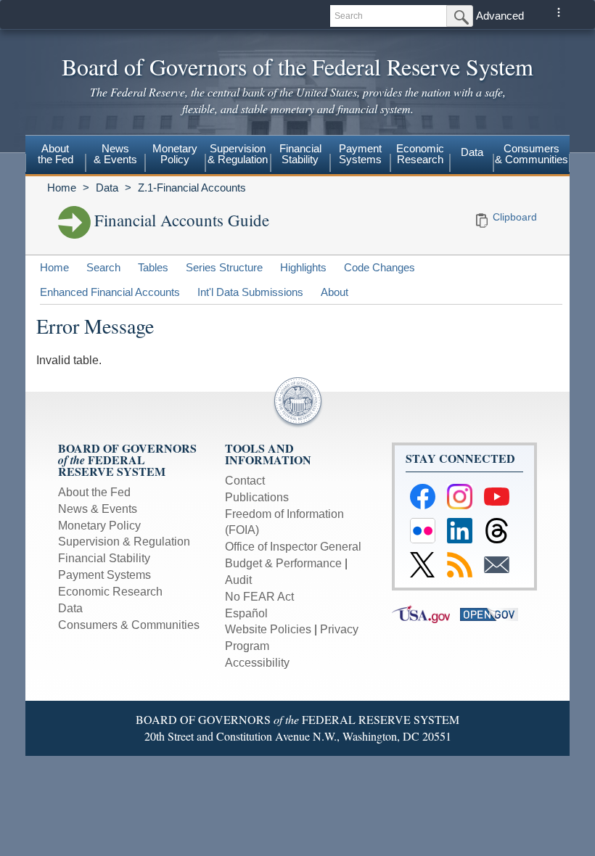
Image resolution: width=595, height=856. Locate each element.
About (334, 292)
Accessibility (257, 663)
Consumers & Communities (531, 153)
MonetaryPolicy (174, 153)
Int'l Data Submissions (250, 292)
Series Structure (224, 267)
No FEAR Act (259, 596)
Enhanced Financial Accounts (110, 292)
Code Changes (379, 267)
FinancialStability (300, 153)
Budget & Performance (283, 563)
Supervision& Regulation (238, 153)
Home (61, 187)
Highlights (303, 267)
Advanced (500, 15)
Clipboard (515, 217)
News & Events (97, 509)
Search (103, 267)
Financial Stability (104, 558)
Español (246, 613)
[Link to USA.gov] (426, 613)
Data (472, 152)
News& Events (115, 153)
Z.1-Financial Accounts (192, 187)
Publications (257, 497)
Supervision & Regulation (124, 541)
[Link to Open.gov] (492, 613)
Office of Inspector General (293, 546)
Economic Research (110, 591)
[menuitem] (55, 156)
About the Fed (94, 492)
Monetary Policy (99, 525)
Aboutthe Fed (55, 153)
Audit (238, 580)
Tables (153, 267)
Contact (245, 480)
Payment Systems (104, 575)
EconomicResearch (420, 153)
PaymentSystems (360, 153)
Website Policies (268, 629)
